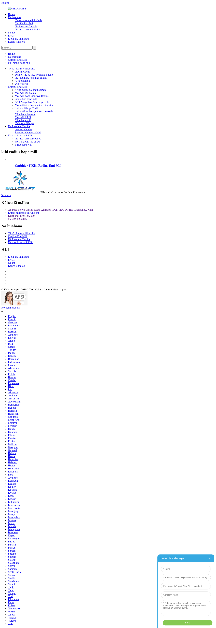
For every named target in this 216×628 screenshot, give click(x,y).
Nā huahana (14, 17)
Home (11, 14)
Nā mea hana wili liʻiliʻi (27, 29)
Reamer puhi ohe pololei (28, 132)
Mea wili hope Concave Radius (31, 95)
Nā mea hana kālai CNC (28, 138)
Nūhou (12, 32)
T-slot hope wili (23, 144)
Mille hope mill (23, 120)
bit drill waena (22, 71)
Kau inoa (6, 195)
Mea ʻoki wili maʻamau (27, 141)
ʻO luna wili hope (24, 123)
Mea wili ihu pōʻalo (25, 92)
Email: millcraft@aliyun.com (23, 212)
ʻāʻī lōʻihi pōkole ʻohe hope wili (32, 102)
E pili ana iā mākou (18, 38)
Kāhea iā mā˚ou (16, 41)
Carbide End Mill (24, 23)
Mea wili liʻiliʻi (23, 117)
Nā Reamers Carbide (26, 26)
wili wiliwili (21, 83)
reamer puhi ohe (23, 129)
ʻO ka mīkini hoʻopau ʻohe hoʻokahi (34, 111)
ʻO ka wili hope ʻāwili (26, 108)
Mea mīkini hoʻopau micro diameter (34, 105)
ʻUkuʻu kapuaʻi (23, 80)
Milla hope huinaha (25, 114)
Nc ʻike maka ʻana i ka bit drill (31, 77)
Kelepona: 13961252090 (21, 215)
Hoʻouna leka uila (10, 307)
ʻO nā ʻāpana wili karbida (28, 20)
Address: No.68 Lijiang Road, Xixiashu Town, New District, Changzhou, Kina (50, 209)
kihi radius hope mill (19, 62)
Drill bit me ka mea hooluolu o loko (34, 74)
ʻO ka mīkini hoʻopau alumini (30, 89)
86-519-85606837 (17, 218)
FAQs (11, 35)
